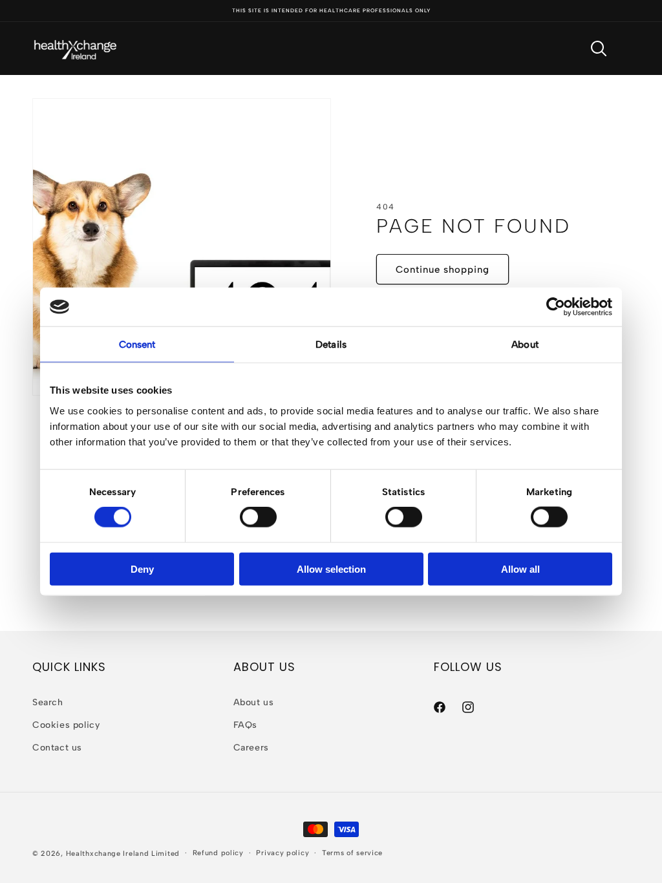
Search (47, 702)
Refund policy (218, 853)
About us (253, 702)
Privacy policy (282, 853)
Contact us (57, 747)
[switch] (258, 517)
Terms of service (352, 853)
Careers (251, 747)
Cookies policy (66, 724)
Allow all (520, 568)
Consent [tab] (137, 344)
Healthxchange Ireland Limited (123, 853)
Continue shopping (442, 269)
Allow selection (331, 568)
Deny (142, 568)
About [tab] (525, 344)
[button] (598, 48)
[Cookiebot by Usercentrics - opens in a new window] (555, 307)
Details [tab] (331, 344)
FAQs (245, 724)
